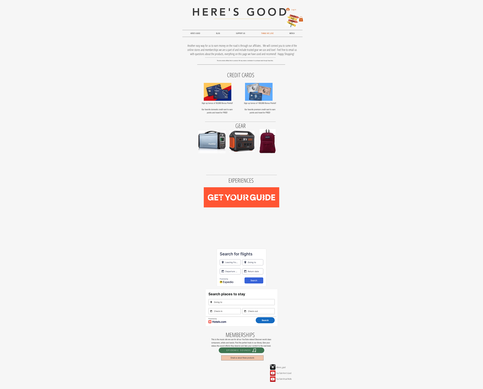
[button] (301, 19)
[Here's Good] (272, 373)
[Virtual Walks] (272, 379)
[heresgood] (272, 367)
